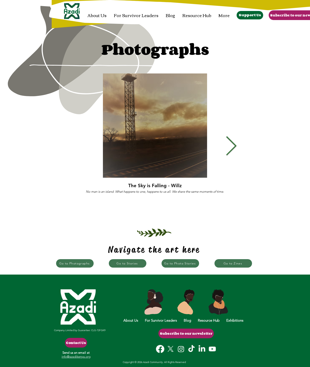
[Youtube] (212, 349)
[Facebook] (160, 349)
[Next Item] (231, 146)
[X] (171, 349)
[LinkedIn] (202, 349)
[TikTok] (191, 349)
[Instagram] (181, 349)
